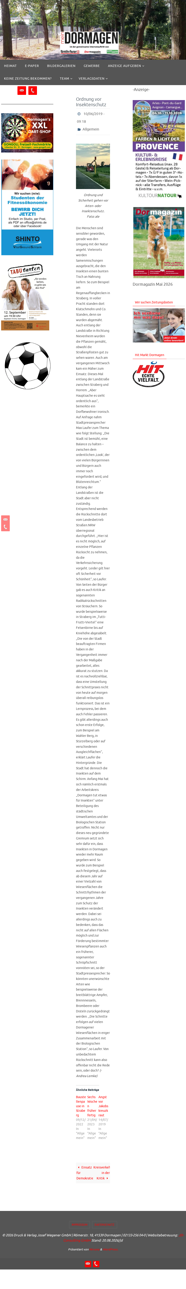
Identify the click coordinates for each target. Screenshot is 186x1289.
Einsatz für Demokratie (84, 1169)
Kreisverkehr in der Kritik (101, 1169)
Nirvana (94, 1246)
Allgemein (91, 126)
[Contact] (4, 519)
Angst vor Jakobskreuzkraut (103, 1102)
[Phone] (4, 527)
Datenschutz (105, 1221)
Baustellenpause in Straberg (81, 1102)
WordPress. (110, 1246)
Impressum (80, 1221)
